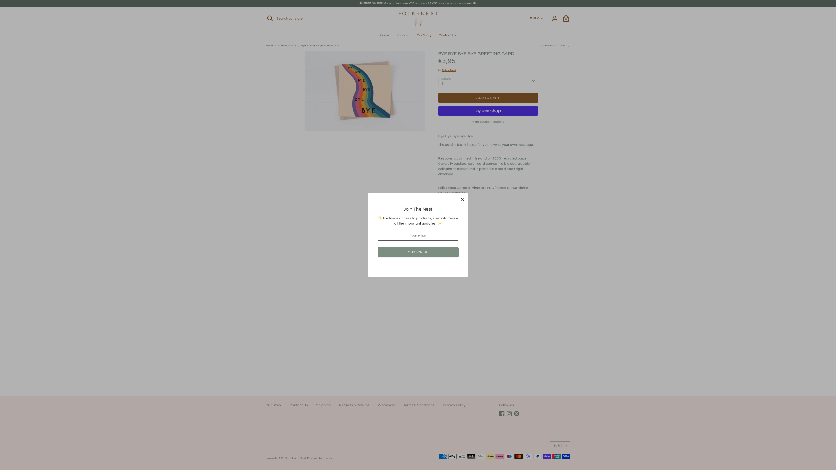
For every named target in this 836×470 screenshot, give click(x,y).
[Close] (462, 199)
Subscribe (418, 252)
